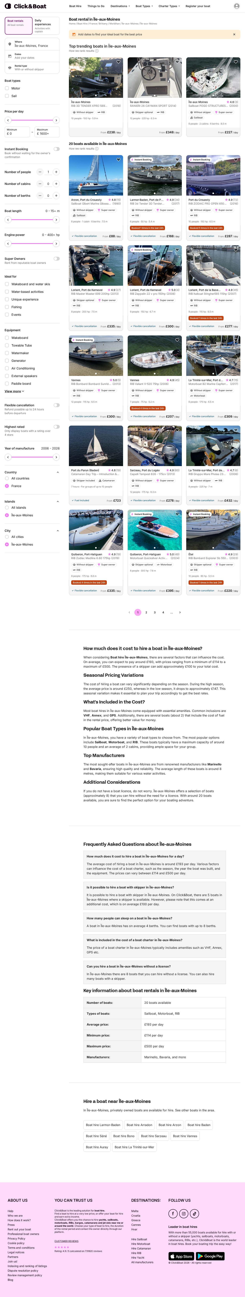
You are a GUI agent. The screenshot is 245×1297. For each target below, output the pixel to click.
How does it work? (19, 1220)
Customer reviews (66, 1241)
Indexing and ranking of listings (27, 1266)
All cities (17, 537)
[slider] (8, 120)
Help (10, 1211)
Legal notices (16, 1252)
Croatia (135, 1215)
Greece (135, 1220)
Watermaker (20, 353)
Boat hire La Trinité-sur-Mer (134, 1147)
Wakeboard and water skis (30, 284)
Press (11, 1224)
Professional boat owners (23, 1233)
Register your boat (198, 6)
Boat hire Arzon (170, 1125)
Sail (14, 96)
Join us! (12, 1261)
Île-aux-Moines (130, 23)
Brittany (103, 23)
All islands (18, 507)
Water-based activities (27, 292)
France (93, 23)
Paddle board (21, 383)
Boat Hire (75, 6)
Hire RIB (136, 1253)
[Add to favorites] (118, 62)
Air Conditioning (23, 368)
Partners (13, 1256)
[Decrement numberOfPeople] (40, 172)
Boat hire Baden (199, 1125)
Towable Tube (21, 345)
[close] (234, 34)
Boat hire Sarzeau (154, 1136)
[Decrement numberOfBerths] (40, 195)
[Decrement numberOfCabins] (40, 183)
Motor (15, 88)
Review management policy (25, 1275)
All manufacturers (142, 1262)
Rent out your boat (19, 1229)
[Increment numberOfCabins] (56, 183)
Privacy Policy (16, 1238)
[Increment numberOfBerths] (56, 195)
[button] (96, 95)
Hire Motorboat (140, 1243)
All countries (20, 478)
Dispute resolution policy (23, 1270)
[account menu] (236, 6)
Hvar (134, 1229)
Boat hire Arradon (139, 1125)
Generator (18, 361)
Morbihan (114, 23)
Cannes (136, 1224)
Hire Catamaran (141, 1248)
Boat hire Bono (124, 1136)
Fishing (16, 307)
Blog (10, 1279)
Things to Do (96, 6)
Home (72, 23)
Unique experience (24, 299)
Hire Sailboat (139, 1239)
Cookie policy (16, 1243)
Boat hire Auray (97, 1147)
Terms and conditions (21, 1247)
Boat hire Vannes (185, 1136)
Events (16, 315)
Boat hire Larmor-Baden (103, 1125)
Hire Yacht (137, 1257)
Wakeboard (19, 338)
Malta (134, 1211)
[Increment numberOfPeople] (56, 171)
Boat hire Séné (96, 1136)
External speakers (24, 376)
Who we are (15, 1215)
